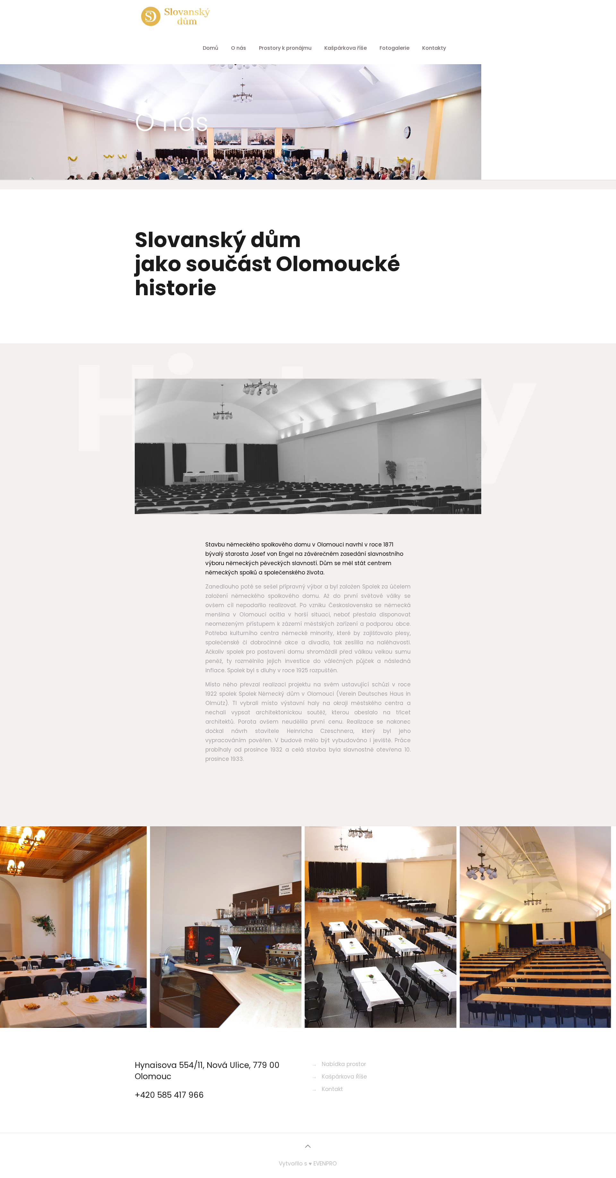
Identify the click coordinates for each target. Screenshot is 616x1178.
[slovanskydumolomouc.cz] (175, 16)
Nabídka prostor (344, 1064)
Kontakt (332, 1089)
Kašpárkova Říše (344, 1076)
